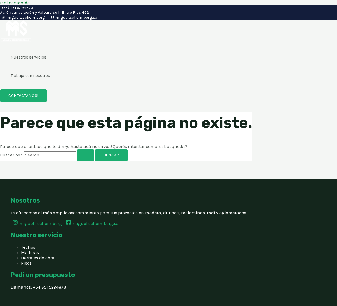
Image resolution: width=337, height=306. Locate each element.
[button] (23, 95)
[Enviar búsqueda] (85, 155)
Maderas (30, 252)
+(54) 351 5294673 (16, 7)
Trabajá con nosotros (30, 75)
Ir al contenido (15, 2)
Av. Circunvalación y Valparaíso (28, 12)
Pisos (26, 263)
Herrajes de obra (37, 257)
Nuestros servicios (28, 57)
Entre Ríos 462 (75, 12)
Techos (28, 247)
